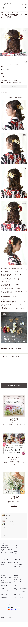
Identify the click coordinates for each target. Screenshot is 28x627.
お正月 (15, 545)
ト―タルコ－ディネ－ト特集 (7, 552)
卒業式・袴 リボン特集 (5, 545)
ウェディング (16, 549)
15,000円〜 (16, 570)
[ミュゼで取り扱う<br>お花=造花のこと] (14, 406)
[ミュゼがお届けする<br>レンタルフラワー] (14, 483)
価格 (2, 67)
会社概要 (3, 575)
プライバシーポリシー (5, 580)
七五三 (15, 555)
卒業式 (15, 553)
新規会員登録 (4, 597)
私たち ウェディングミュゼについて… (7, 578)
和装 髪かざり (17, 12)
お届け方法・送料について (19, 579)
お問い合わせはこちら (18, 597)
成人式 (15, 551)
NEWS (2, 588)
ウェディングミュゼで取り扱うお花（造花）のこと (20, 589)
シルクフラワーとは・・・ (19, 591)
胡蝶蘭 (2, 564)
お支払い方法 (16, 577)
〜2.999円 (16, 562)
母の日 (15, 547)
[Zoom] (26, 61)
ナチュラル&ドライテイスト (7, 562)
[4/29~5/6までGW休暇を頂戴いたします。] (14, 1)
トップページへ (4, 12)
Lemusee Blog (4, 590)
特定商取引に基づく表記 (6, 582)
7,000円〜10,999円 (18, 566)
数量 (2, 74)
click (14, 428)
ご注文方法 (16, 575)
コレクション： (11, 12)
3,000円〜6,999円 (18, 564)
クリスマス (16, 557)
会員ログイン (4, 599)
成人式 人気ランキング (5, 547)
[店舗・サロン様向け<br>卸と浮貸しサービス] (14, 444)
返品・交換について (18, 581)
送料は (5, 72)
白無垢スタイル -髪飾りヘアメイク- (7, 550)
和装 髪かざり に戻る (15, 385)
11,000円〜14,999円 (18, 568)
